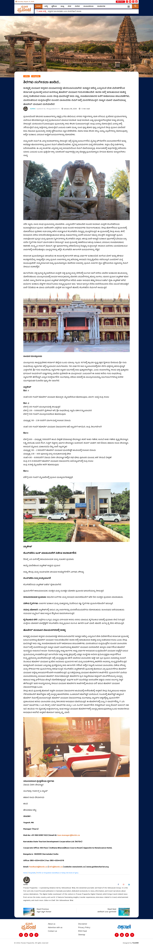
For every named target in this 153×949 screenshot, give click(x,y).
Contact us (52, 931)
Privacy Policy (84, 927)
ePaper (121, 2)
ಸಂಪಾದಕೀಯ (88, 6)
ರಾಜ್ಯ (62, 6)
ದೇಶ (69, 6)
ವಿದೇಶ (77, 6)
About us (51, 924)
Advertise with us (55, 927)
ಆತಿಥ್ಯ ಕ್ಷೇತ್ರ (35, 76)
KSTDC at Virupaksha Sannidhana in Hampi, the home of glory (57, 873)
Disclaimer (82, 924)
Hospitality (32, 873)
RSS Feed (82, 931)
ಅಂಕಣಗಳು (101, 6)
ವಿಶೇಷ (26, 76)
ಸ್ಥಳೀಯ (54, 6)
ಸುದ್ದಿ (46, 6)
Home (38, 6)
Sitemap (81, 935)
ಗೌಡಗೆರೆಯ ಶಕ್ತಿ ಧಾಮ (55, 11)
